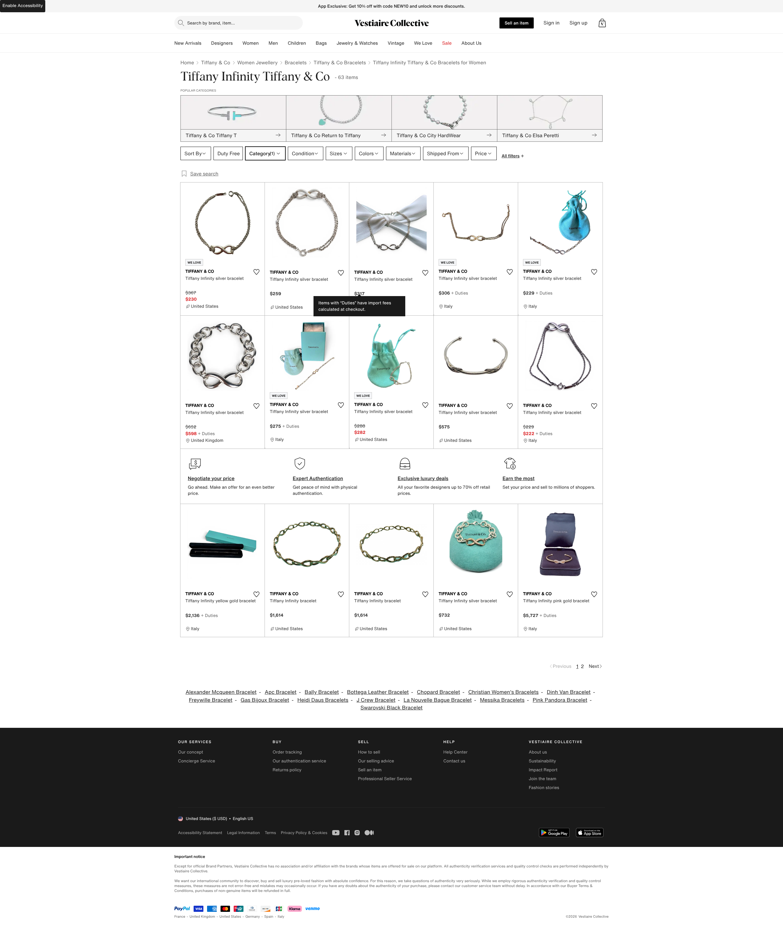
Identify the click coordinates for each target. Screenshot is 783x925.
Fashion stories (544, 787)
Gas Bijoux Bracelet (265, 700)
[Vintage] (409, 43)
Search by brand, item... (211, 23)
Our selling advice (376, 761)
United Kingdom (202, 916)
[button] (602, 23)
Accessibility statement (200, 833)
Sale (447, 43)
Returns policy (287, 770)
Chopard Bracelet (438, 692)
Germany (252, 916)
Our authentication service (299, 761)
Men (273, 43)
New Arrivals (187, 43)
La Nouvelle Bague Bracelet (438, 700)
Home (187, 62)
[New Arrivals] (206, 43)
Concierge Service (196, 761)
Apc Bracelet (281, 692)
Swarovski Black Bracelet (391, 708)
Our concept (190, 752)
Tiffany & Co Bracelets (340, 62)
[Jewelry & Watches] (382, 43)
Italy (281, 916)
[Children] (310, 43)
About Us (471, 43)
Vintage (396, 43)
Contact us (454, 761)
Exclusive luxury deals (423, 478)
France (179, 916)
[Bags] (331, 43)
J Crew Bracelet (376, 700)
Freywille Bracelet (210, 700)
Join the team (542, 779)
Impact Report (543, 770)
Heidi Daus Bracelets (322, 700)
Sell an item (517, 23)
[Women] (263, 43)
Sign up (579, 23)
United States (230, 916)
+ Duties (459, 293)
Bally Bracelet (322, 692)
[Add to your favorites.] (256, 272)
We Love (423, 43)
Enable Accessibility (22, 5)
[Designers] (237, 43)
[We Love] (437, 43)
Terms (270, 833)
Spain (268, 916)
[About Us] (486, 43)
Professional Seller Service (385, 779)
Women (251, 43)
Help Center (455, 752)
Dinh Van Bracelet (569, 692)
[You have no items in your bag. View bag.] (602, 23)
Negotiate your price (211, 478)
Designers (222, 43)
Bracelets (295, 62)
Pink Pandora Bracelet (560, 700)
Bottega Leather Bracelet (378, 692)
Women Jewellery (257, 62)
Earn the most (519, 478)
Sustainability (542, 761)
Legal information (243, 833)
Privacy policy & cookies (304, 833)
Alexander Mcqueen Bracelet (221, 692)
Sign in (552, 23)
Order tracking (287, 752)
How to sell (369, 752)
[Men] (282, 43)
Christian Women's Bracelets (503, 692)
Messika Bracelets (502, 700)
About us (538, 752)
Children (297, 43)
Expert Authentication (318, 478)
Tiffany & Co (215, 62)
